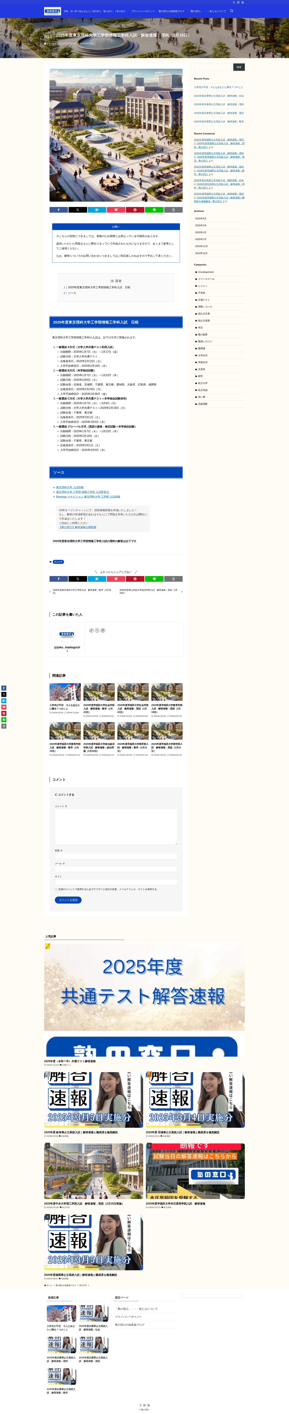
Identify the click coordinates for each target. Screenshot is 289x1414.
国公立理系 (204, 320)
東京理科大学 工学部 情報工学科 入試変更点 (82, 492)
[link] (91, 630)
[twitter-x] (234, 2)
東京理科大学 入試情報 (70, 487)
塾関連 (201, 348)
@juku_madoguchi (67, 649)
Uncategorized (206, 272)
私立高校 (203, 390)
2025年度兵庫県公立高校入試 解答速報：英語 (219, 113)
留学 (200, 376)
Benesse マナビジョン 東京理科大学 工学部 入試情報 (88, 496)
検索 (239, 67)
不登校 (201, 292)
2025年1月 (201, 239)
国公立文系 (204, 313)
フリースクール (206, 279)
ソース (72, 293)
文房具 (201, 369)
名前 (59, 850)
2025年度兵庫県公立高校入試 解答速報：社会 (219, 95)
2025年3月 (201, 225)
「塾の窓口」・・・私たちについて (136, 1309)
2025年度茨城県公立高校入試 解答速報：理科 (219, 153)
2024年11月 (201, 253)
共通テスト (204, 299)
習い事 (201, 397)
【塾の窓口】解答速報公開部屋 (77, 527)
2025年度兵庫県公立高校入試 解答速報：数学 (219, 121)
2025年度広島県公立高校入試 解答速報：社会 (219, 180)
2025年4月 (201, 218)
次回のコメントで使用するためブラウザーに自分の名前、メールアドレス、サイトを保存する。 (108, 889)
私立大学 (52, 44)
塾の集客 (203, 334)
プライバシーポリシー (128, 1316)
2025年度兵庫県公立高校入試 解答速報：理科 (219, 104)
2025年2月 (201, 232)
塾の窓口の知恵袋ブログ (129, 1324)
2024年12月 (201, 246)
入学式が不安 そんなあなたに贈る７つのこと (218, 87)
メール (60, 863)
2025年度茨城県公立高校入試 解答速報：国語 (219, 166)
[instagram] (238, 2)
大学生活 (203, 355)
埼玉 (200, 327)
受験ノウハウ (205, 306)
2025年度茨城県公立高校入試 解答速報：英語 (219, 139)
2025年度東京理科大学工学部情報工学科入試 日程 (99, 287)
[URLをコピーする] (173, 210)
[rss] (242, 2)
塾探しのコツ (205, 341)
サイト (58, 876)
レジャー (203, 286)
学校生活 (203, 362)
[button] (59, 210)
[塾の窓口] (52, 11)
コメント (61, 806)
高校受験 (203, 404)
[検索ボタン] (231, 11)
